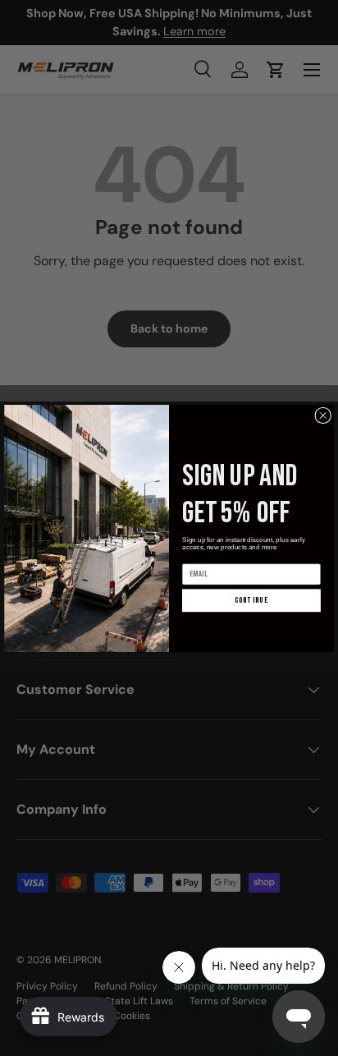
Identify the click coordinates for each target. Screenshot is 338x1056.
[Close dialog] (323, 414)
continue (252, 599)
